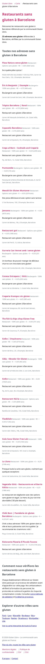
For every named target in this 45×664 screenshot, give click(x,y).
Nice (33, 615)
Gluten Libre (7, 3)
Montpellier (34, 618)
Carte (18, 3)
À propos (6, 658)
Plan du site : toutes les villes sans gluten (19, 645)
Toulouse (6, 618)
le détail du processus (24, 597)
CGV (19, 652)
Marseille (16, 615)
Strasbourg (23, 618)
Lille (3, 621)
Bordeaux (26, 615)
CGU (27, 652)
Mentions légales (9, 649)
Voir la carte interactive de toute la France (19, 626)
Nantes (14, 618)
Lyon (10, 615)
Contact (15, 658)
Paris (4, 615)
